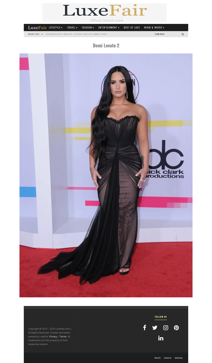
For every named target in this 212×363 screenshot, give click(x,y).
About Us (158, 358)
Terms (62, 336)
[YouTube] (167, 34)
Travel (71, 27)
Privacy (53, 336)
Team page (159, 34)
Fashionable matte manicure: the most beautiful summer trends (76, 34)
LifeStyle (55, 27)
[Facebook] (173, 34)
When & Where (153, 27)
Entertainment (108, 27)
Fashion (87, 27)
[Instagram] (178, 34)
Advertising (178, 358)
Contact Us (167, 358)
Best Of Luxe (132, 27)
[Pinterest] (170, 34)
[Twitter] (176, 34)
